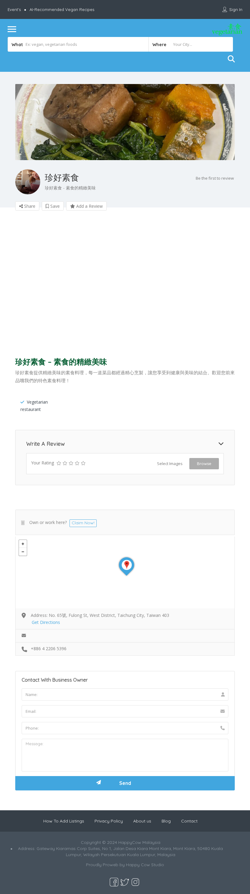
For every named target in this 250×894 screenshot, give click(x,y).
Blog (166, 821)
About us (142, 821)
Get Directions (46, 622)
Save (54, 206)
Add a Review (89, 206)
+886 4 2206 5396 (48, 648)
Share (29, 206)
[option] (125, 122)
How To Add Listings (63, 821)
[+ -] (125, 572)
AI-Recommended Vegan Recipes (62, 9)
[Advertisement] (125, 286)
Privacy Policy (109, 821)
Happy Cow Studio (145, 864)
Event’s (14, 9)
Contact (189, 821)
